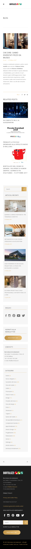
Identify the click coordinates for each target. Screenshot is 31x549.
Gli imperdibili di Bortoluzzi (13, 420)
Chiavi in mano (10, 394)
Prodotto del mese (11, 401)
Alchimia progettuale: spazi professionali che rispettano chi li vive (15, 293)
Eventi (4, 60)
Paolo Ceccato (23, 544)
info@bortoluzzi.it (14, 360)
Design (7, 398)
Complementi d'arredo (12, 423)
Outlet (7, 388)
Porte (7, 407)
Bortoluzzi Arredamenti (12, 448)
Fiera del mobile (10, 385)
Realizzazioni (9, 436)
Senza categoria (10, 379)
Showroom (9, 410)
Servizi (7, 439)
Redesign (8, 442)
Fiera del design (10, 404)
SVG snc (16, 544)
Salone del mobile (10, 417)
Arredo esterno (10, 445)
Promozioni (9, 391)
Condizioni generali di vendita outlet (13, 506)
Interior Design (10, 429)
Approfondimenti (10, 426)
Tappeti (8, 413)
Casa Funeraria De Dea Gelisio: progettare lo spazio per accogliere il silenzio (14, 266)
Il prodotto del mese (11, 382)
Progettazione (9, 432)
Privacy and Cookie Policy (10, 497)
